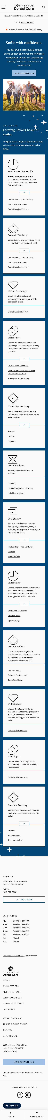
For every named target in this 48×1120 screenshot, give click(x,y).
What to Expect (12, 998)
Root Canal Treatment (17, 610)
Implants (11, 441)
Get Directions (24, 899)
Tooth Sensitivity (15, 680)
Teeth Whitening (15, 840)
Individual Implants (16, 493)
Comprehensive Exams (17, 204)
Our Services (11, 986)
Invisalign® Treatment (17, 730)
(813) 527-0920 (27, 22)
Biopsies (11, 551)
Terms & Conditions (15, 1024)
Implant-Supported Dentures (20, 488)
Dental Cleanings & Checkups (20, 199)
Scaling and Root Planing (18, 378)
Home (6, 980)
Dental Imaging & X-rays (18, 209)
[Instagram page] (28, 1095)
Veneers (11, 830)
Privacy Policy (12, 1018)
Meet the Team (11, 992)
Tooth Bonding (14, 835)
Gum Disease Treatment (18, 365)
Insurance (9, 1009)
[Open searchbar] (44, 7)
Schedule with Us (24, 73)
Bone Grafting (14, 556)
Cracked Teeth (14, 615)
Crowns (11, 436)
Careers (8, 1030)
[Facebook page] (20, 1095)
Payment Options (13, 1003)
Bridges (11, 431)
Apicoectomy (13, 620)
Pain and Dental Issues (17, 675)
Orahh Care (10, 1036)
